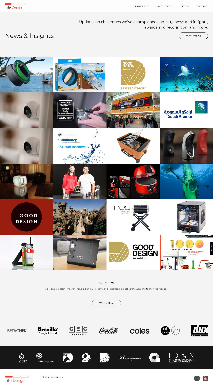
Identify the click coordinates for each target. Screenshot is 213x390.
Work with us (193, 35)
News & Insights (164, 6)
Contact (202, 6)
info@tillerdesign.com (52, 377)
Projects (140, 6)
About (185, 6)
